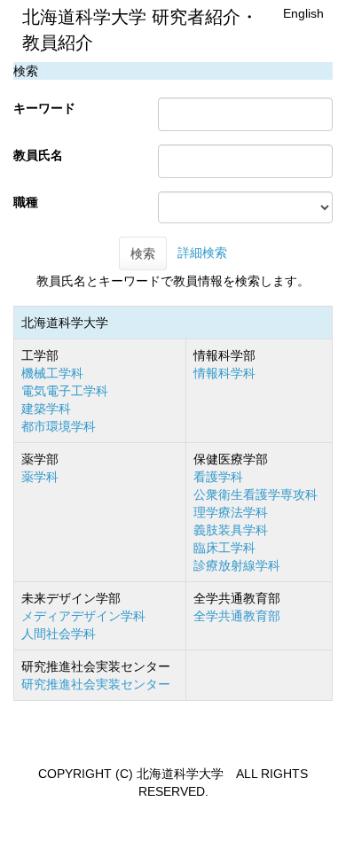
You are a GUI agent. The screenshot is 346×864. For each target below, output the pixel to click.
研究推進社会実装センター (95, 684)
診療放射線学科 (236, 565)
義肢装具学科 (230, 530)
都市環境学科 (58, 426)
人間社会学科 (58, 634)
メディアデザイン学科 (83, 616)
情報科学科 (224, 373)
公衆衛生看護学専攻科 (255, 494)
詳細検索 (202, 252)
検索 (142, 253)
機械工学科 (52, 373)
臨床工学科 (224, 548)
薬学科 (40, 477)
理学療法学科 (230, 512)
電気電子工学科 (64, 391)
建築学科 (46, 408)
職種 (25, 202)
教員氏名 (38, 155)
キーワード (44, 108)
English (303, 13)
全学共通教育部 (236, 616)
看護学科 (218, 477)
